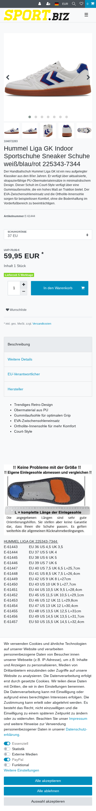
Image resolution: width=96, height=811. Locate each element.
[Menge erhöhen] (23, 284)
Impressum (78, 718)
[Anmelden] (40, 4)
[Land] (56, 4)
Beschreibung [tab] (19, 344)
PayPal (17, 759)
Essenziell (20, 743)
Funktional (20, 765)
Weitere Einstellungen (21, 770)
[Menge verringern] (23, 291)
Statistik (18, 749)
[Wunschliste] (81, 4)
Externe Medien (25, 754)
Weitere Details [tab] (20, 359)
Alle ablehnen (48, 791)
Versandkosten (42, 323)
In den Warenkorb (58, 288)
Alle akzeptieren (48, 781)
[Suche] (74, 4)
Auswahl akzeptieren (48, 801)
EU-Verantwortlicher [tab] (24, 374)
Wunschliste (18, 310)
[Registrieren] (49, 4)
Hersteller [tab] (15, 389)
